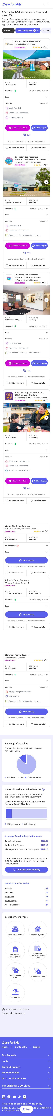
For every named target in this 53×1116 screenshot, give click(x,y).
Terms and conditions (13, 1104)
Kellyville (8, 888)
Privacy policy (35, 1104)
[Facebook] (9, 1096)
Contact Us (21, 1047)
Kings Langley (11, 900)
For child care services (16, 1085)
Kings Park (9, 896)
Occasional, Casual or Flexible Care (38, 956)
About (5, 1047)
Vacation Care (15, 998)
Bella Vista (9, 892)
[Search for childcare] (43, 4)
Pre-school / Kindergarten (15, 956)
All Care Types (26, 30)
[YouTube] (14, 1096)
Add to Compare (16, 148)
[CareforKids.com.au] (26, 1042)
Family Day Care (37, 935)
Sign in (36, 1047)
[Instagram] (24, 1096)
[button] (7, 65)
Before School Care (15, 977)
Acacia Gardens (12, 905)
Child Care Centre (15, 935)
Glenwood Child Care (17, 1009)
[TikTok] (19, 1096)
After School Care (38, 977)
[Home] (3, 1009)
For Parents (9, 1055)
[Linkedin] (3, 1096)
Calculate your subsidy (28, 869)
